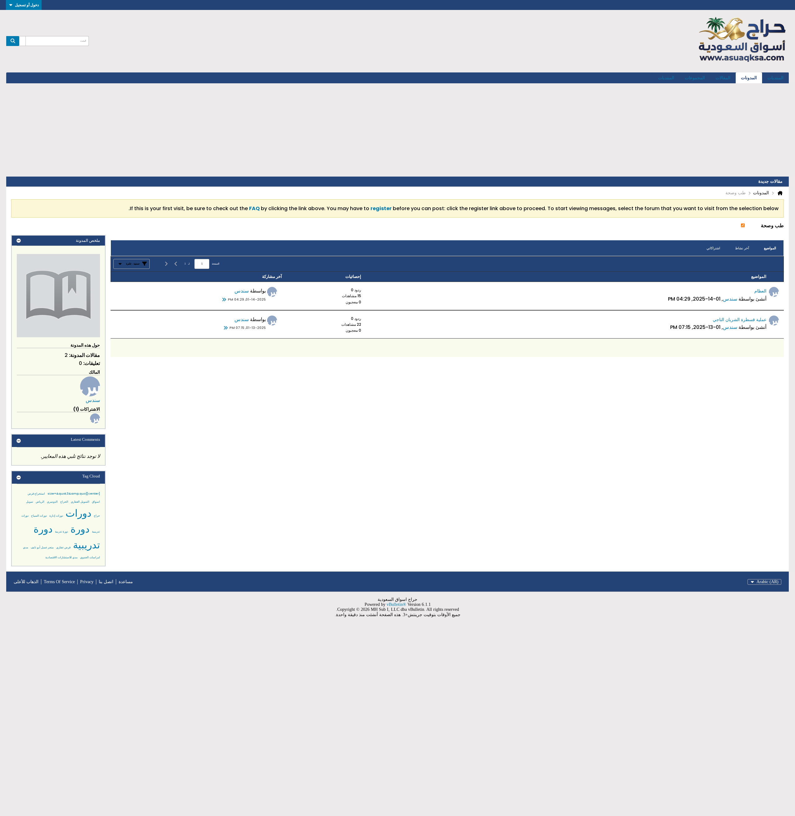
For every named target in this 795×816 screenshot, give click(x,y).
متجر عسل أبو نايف (42, 547)
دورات (78, 513)
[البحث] (12, 41)
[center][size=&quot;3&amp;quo (74, 494)
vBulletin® (396, 604)
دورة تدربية (61, 531)
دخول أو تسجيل (27, 4)
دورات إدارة (56, 516)
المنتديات (775, 78)
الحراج (64, 502)
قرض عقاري (63, 547)
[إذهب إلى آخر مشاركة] (224, 300)
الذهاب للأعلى (26, 581)
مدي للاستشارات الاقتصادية (61, 557)
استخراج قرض (36, 494)
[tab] (770, 248)
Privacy (86, 581)
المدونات (749, 78)
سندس (730, 298)
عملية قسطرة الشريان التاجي (739, 319)
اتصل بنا (106, 581)
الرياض (40, 502)
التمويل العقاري (80, 502)
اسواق (96, 502)
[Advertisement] (397, 129)
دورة (79, 529)
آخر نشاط (742, 248)
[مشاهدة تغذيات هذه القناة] (743, 225)
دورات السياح (39, 516)
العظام (760, 291)
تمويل (29, 502)
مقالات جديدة (770, 181)
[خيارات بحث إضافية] (22, 41)
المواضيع (770, 248)
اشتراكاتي (713, 248)
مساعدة (126, 581)
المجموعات (695, 78)
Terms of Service (59, 581)
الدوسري (52, 502)
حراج (97, 516)
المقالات (723, 78)
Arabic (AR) (767, 581)
